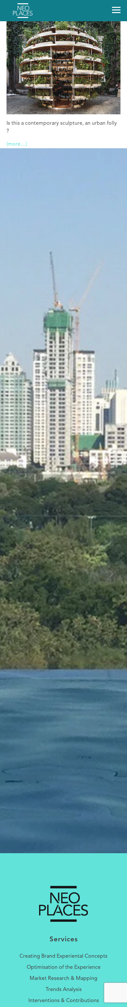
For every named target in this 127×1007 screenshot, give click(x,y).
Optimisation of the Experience (64, 967)
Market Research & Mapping (63, 978)
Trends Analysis (64, 989)
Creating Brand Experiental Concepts (63, 956)
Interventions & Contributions (63, 1000)
